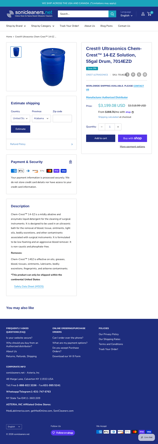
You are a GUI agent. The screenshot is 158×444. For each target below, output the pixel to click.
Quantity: (91, 126)
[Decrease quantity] (101, 127)
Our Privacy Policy (109, 334)
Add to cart (100, 138)
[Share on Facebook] (127, 74)
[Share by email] (145, 74)
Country (15, 111)
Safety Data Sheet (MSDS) (29, 286)
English (11, 426)
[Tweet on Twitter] (139, 74)
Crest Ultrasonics (97, 74)
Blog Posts (106, 26)
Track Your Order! (69, 26)
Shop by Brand (14, 26)
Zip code (57, 111)
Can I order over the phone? (67, 338)
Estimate (21, 129)
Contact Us (124, 26)
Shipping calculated (108, 117)
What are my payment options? (69, 343)
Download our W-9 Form (66, 356)
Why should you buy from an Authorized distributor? (22, 344)
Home (9, 36)
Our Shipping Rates (109, 339)
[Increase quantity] (118, 127)
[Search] (112, 13)
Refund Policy (17, 144)
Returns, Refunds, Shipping (21, 356)
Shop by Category (41, 26)
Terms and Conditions (111, 344)
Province (37, 111)
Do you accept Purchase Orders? (65, 349)
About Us (89, 26)
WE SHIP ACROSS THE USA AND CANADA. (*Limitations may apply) (79, 3)
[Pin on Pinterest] (133, 74)
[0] (149, 14)
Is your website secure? (19, 338)
